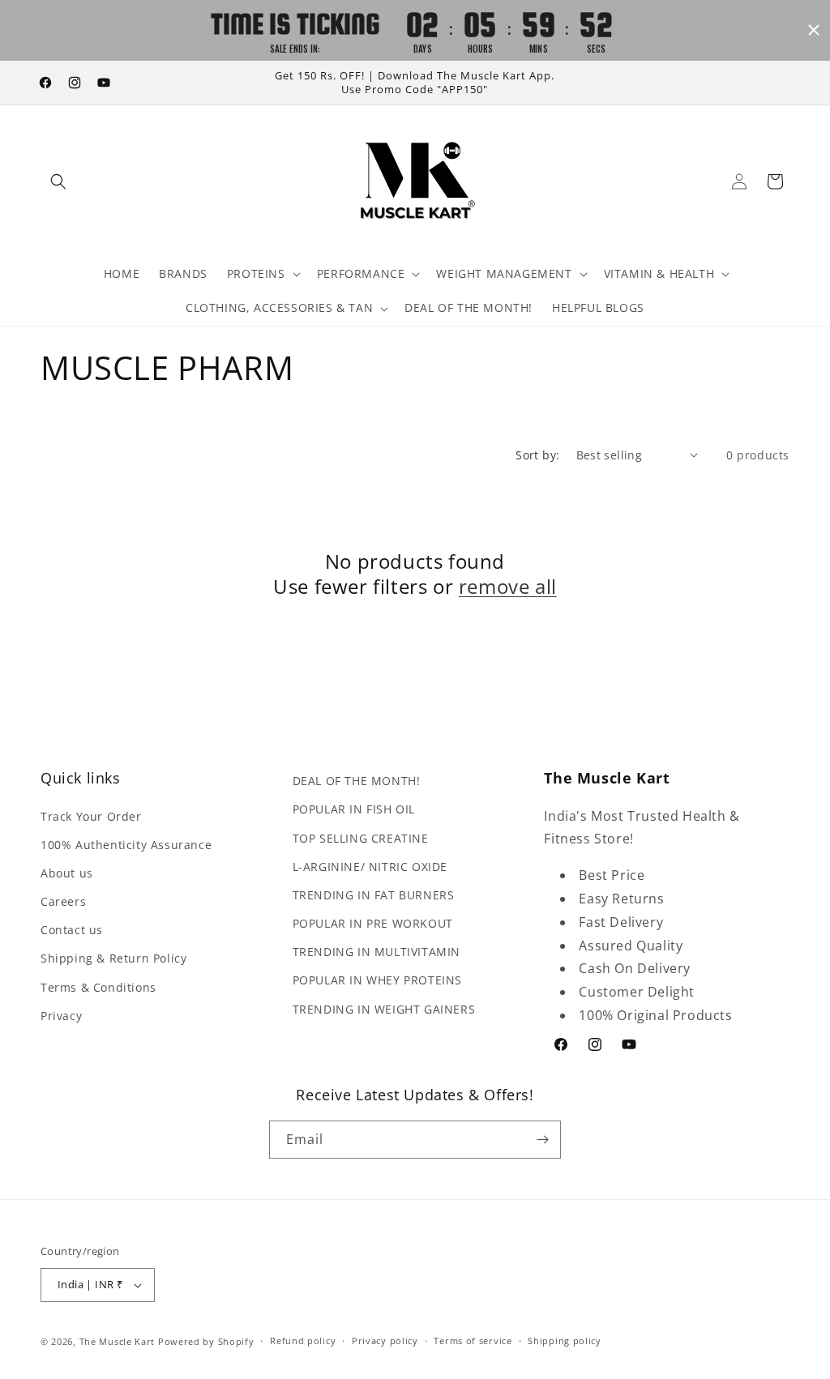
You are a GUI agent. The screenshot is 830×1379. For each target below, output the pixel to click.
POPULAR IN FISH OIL (354, 809)
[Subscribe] (542, 1140)
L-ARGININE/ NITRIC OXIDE (370, 866)
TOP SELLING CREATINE (361, 838)
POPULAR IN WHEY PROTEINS (377, 980)
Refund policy (303, 1340)
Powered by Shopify (206, 1341)
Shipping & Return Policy (113, 958)
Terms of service (472, 1340)
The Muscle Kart (117, 1341)
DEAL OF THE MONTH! (357, 780)
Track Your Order (91, 816)
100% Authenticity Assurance (126, 844)
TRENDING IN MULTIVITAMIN (376, 951)
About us (67, 873)
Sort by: (537, 455)
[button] (58, 181)
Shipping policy (564, 1340)
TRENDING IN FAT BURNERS (374, 895)
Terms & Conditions (98, 987)
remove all (508, 586)
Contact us (72, 929)
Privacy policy (385, 1340)
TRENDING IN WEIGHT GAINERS (384, 1009)
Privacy (61, 1015)
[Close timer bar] (813, 29)
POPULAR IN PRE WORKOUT (373, 923)
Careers (63, 901)
